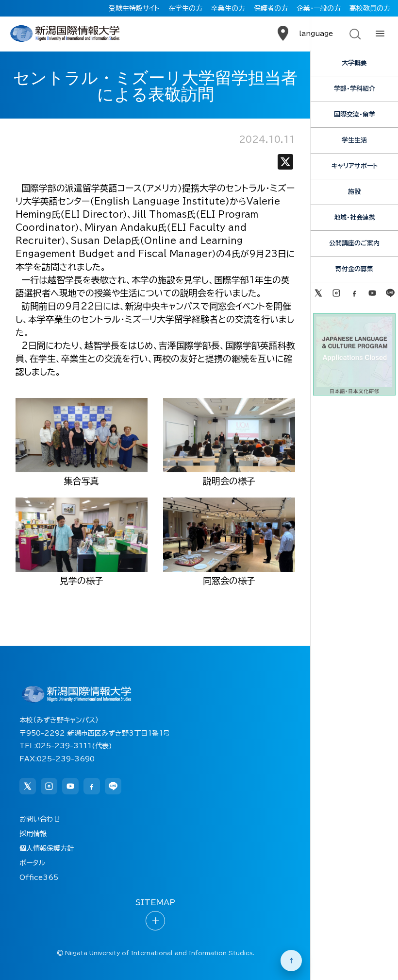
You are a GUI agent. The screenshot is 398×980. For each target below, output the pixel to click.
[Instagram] (336, 293)
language (316, 33)
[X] (285, 164)
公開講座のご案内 (354, 243)
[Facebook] (354, 293)
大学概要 (354, 63)
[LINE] (390, 293)
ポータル (32, 863)
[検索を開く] (354, 33)
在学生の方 (185, 8)
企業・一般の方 (319, 8)
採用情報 (33, 833)
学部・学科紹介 (354, 89)
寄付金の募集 (354, 269)
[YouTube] (372, 293)
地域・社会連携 (354, 217)
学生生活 (354, 140)
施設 (354, 192)
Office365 (38, 877)
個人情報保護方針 (46, 848)
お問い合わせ (39, 819)
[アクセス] (283, 33)
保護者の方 (271, 8)
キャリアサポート (355, 166)
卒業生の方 (228, 8)
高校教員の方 (369, 8)
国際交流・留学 (354, 114)
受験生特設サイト (134, 8)
